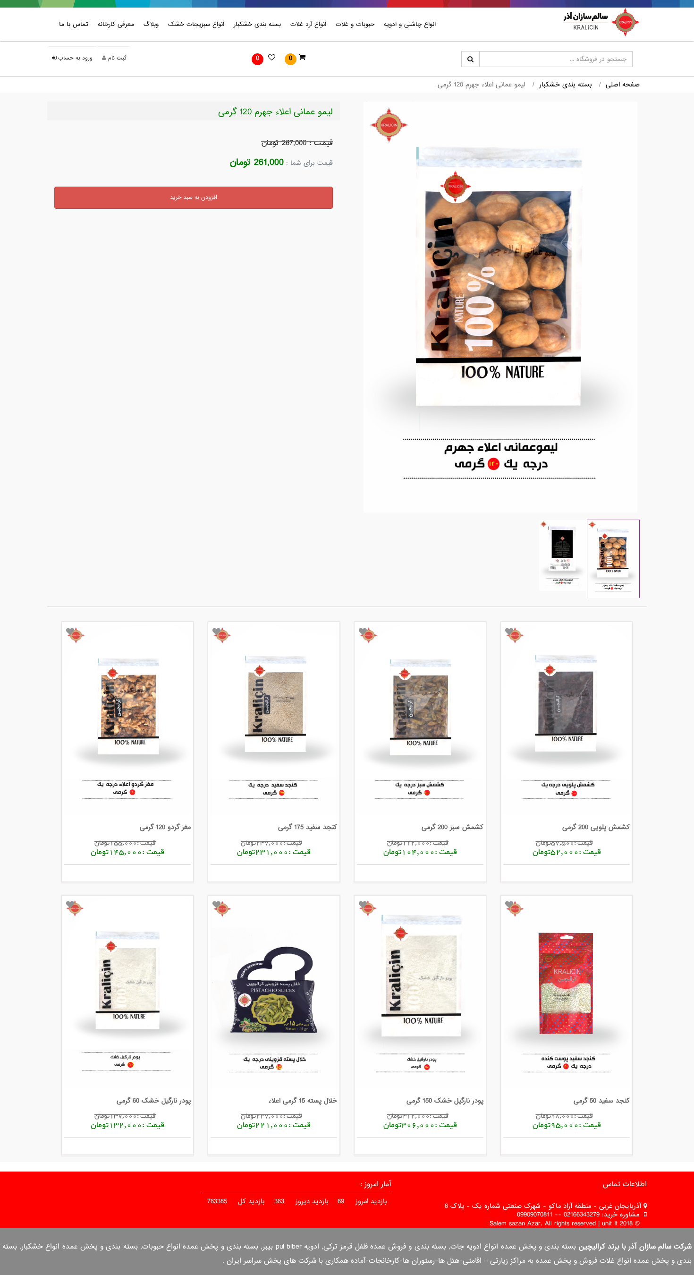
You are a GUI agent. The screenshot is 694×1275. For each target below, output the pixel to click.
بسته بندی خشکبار (257, 24)
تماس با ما (73, 24)
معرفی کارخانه (116, 24)
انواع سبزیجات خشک (196, 24)
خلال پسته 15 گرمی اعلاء (303, 1100)
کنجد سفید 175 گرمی (307, 827)
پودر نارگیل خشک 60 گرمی (154, 1100)
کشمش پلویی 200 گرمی (596, 827)
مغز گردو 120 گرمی (165, 827)
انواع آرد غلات (308, 24)
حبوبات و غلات (355, 24)
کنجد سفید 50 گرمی (602, 1100)
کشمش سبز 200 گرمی (452, 827)
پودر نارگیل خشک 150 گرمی (444, 1100)
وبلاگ (151, 24)
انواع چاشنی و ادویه (410, 24)
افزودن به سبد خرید (193, 197)
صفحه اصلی (623, 84)
